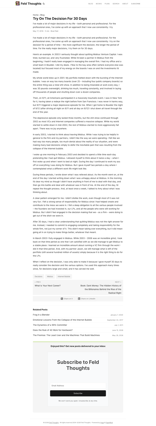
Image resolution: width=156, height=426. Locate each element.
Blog (42, 15)
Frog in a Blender (41, 315)
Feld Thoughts (31, 3)
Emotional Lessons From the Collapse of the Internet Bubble (62, 320)
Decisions (38, 276)
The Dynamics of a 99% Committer (50, 325)
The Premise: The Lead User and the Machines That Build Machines (66, 335)
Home (35, 15)
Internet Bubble (64, 276)
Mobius (50, 276)
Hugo (102, 422)
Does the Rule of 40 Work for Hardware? (53, 330)
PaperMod (109, 422)
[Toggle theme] (43, 3)
